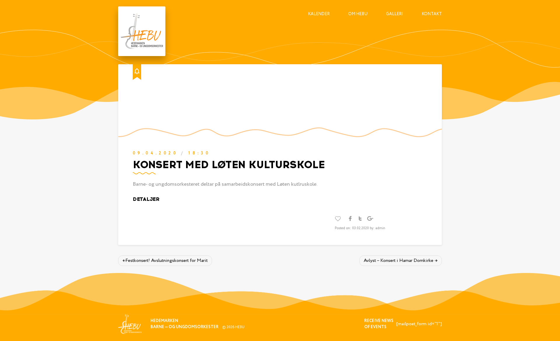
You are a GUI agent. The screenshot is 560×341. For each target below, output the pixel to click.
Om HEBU (358, 14)
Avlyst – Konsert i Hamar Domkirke (398, 260)
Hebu (239, 327)
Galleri (394, 14)
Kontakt (432, 14)
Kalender (319, 14)
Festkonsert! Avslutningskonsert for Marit (166, 260)
